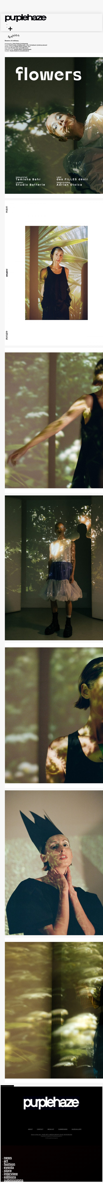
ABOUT (30, 1129)
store (8, 1170)
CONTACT (40, 1129)
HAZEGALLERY (77, 1129)
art (6, 1161)
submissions (13, 1180)
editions (10, 1177)
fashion (9, 1164)
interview (11, 1173)
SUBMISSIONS (62, 1129)
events (9, 1167)
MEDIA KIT (51, 1129)
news (8, 1157)
